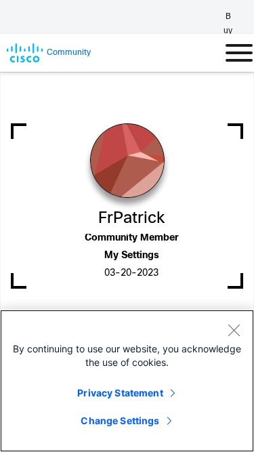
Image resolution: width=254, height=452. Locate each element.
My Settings (131, 255)
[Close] (233, 330)
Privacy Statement (120, 392)
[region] (127, 381)
